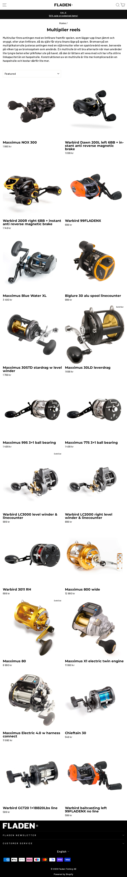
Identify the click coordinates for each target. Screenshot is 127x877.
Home (62, 23)
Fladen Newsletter (20, 835)
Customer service (18, 843)
